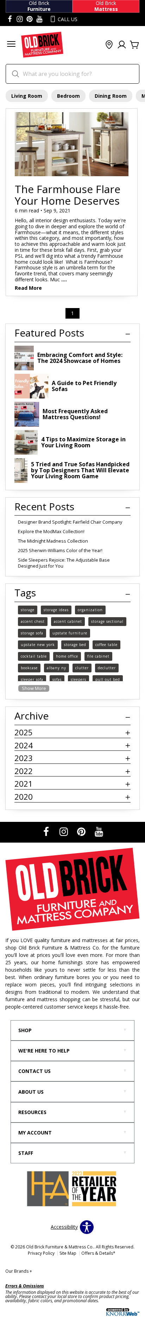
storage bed (75, 644)
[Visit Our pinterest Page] (29, 19)
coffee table (106, 644)
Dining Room (111, 95)
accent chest (33, 621)
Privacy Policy (41, 1253)
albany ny (56, 667)
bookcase (29, 667)
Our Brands (18, 1271)
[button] (11, 44)
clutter (82, 667)
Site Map (67, 1253)
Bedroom (68, 95)
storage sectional (107, 621)
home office (67, 656)
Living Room (26, 95)
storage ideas (56, 609)
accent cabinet (68, 621)
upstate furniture (69, 633)
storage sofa (32, 633)
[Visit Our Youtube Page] (99, 831)
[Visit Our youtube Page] (39, 19)
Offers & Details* (98, 1253)
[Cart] (134, 45)
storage (27, 609)
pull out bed (107, 679)
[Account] (122, 45)
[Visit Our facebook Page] (10, 19)
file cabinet (98, 656)
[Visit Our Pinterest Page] (82, 831)
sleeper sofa (32, 679)
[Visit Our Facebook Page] (46, 831)
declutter (107, 667)
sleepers (78, 679)
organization (90, 609)
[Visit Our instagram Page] (19, 19)
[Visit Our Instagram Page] (64, 831)
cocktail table (34, 656)
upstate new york (38, 644)
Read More (28, 288)
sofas (57, 679)
